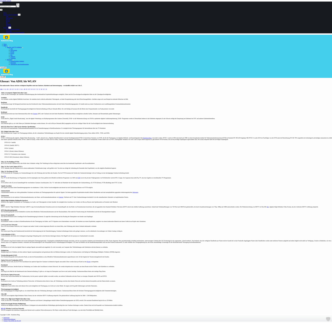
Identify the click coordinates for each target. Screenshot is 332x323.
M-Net (12, 53)
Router (89, 261)
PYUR (12, 52)
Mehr (5, 45)
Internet (61, 197)
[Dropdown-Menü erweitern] (22, 47)
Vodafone (13, 58)
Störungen (135, 192)
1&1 (11, 49)
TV (5, 176)
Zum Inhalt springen (5, 0)
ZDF (79, 178)
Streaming (13, 63)
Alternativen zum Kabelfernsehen (19, 64)
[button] (328, 319)
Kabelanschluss (147, 138)
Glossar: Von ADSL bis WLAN (12, 321)
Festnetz (35, 113)
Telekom (12, 56)
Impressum (6, 317)
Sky (11, 55)
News (5, 44)
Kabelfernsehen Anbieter (17, 61)
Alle (1, 89)
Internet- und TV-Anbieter (14, 47)
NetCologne (13, 50)
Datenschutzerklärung (9, 319)
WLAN (3, 308)
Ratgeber (9, 59)
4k (267, 207)
